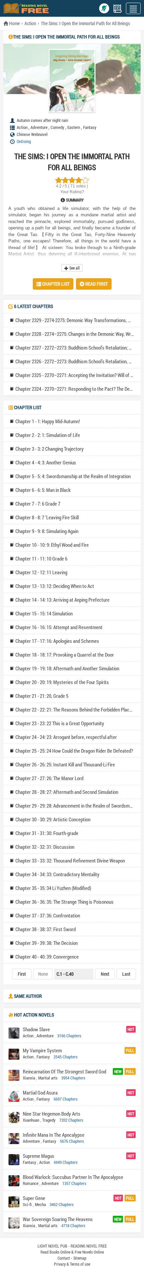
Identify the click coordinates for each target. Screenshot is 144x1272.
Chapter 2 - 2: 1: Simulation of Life (47, 435)
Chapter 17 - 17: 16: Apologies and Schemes (57, 641)
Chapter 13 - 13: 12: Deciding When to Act (54, 586)
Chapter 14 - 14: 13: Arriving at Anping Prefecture (62, 599)
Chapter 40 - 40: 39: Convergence (47, 956)
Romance (31, 1183)
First (22, 974)
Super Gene (34, 1198)
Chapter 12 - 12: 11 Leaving (41, 572)
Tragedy (49, 1120)
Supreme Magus (38, 1155)
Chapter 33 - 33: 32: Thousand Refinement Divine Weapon (70, 860)
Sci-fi (27, 1204)
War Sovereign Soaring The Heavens (58, 1219)
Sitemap (79, 1258)
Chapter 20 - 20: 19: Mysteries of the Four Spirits (62, 682)
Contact (64, 1258)
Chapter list (55, 284)
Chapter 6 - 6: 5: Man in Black (43, 490)
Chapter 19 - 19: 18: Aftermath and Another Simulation (67, 668)
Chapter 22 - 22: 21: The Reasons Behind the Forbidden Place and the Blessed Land (74, 709)
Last (126, 974)
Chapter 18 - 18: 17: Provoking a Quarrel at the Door (64, 654)
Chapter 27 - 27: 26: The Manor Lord (49, 778)
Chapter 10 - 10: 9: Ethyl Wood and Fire (52, 544)
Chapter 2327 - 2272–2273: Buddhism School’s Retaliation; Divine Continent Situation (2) (74, 347)
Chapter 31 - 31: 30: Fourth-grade (46, 833)
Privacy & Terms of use (72, 1264)
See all (74, 268)
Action (30, 23)
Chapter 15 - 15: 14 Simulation (44, 613)
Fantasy (89, 127)
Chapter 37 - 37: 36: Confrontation (47, 915)
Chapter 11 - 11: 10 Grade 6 (41, 558)
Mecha (40, 1204)
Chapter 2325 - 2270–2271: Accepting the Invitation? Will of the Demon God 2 (74, 375)
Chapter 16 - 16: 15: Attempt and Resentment (58, 627)
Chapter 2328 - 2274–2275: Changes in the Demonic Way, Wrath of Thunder (74, 333)
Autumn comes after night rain (42, 120)
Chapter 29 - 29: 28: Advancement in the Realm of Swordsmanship (74, 805)
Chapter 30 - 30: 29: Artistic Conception (52, 819)
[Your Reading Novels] (118, 8)
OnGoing (24, 141)
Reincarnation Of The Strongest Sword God (64, 1071)
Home (14, 23)
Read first (96, 284)
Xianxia (29, 1078)
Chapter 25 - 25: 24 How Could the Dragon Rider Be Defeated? (74, 750)
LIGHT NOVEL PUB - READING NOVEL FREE (72, 1246)
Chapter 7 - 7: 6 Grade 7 (37, 503)
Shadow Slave (36, 1029)
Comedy (57, 127)
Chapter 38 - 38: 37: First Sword (45, 929)
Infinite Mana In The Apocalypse (53, 1134)
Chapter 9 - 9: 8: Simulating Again (46, 531)
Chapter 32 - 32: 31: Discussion (44, 846)
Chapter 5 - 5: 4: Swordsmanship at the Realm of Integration (73, 476)
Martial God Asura (40, 1092)
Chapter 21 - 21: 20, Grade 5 (41, 695)
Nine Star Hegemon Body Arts (51, 1113)
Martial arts (48, 1078)
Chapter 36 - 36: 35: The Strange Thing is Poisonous (64, 901)
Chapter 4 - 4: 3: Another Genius (45, 462)
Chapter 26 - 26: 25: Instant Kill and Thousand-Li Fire (65, 764)
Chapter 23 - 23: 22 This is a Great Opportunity (59, 723)
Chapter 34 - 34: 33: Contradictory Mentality (57, 874)
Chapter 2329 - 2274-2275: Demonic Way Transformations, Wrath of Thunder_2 (74, 320)
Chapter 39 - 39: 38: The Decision (46, 943)
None (43, 974)
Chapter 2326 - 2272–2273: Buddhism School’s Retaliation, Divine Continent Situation (74, 361)
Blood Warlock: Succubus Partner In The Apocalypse (73, 1177)
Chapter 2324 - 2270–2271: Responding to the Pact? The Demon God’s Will (74, 388)
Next (105, 974)
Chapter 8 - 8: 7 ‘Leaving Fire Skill (47, 517)
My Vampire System (42, 1050)
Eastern (73, 127)
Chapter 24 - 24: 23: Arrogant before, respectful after (66, 737)
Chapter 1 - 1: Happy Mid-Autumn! (47, 421)
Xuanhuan (31, 1120)
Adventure (39, 127)
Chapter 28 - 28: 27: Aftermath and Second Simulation (66, 792)
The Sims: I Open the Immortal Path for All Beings (85, 23)
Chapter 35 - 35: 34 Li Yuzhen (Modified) (53, 888)
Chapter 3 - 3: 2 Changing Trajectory (49, 448)
